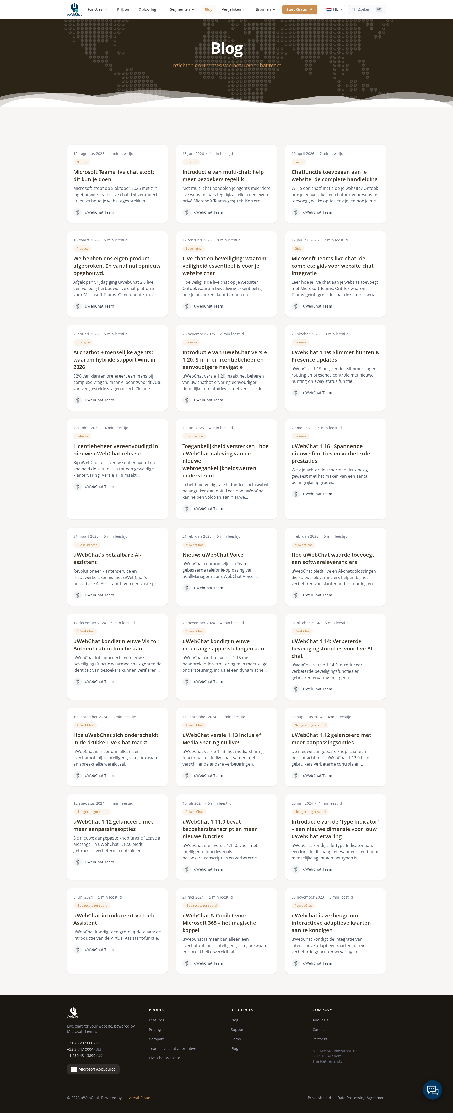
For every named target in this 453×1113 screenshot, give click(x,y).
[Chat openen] (432, 1090)
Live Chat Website (164, 1057)
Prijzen (123, 9)
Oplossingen (150, 9)
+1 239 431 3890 (85, 1055)
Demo (236, 1038)
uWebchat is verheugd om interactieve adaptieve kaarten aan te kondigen (331, 923)
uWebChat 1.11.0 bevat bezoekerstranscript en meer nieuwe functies (219, 829)
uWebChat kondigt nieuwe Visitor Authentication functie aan (116, 645)
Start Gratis (296, 9)
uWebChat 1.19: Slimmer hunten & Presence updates (336, 356)
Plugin (236, 1048)
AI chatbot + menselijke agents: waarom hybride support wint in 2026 (114, 359)
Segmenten (180, 9)
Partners (319, 1038)
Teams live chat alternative (172, 1048)
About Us (320, 1020)
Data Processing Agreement (361, 1097)
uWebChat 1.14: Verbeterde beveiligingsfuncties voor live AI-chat (333, 648)
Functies (95, 9)
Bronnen (263, 9)
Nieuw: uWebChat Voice (213, 554)
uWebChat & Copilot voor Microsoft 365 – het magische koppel (219, 923)
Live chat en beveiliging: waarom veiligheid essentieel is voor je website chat (224, 266)
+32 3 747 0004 (84, 1049)
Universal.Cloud (136, 1097)
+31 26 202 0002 (85, 1042)
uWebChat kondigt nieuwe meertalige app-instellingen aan (223, 645)
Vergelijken (231, 9)
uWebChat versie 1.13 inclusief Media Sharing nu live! (221, 739)
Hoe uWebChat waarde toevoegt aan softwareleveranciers (333, 558)
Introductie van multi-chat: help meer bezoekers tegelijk (223, 175)
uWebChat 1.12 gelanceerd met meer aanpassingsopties (331, 739)
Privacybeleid (319, 1097)
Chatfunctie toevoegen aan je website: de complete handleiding (335, 175)
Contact (319, 1029)
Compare (157, 1038)
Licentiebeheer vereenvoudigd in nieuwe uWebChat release (115, 450)
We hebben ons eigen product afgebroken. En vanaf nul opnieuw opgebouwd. (116, 266)
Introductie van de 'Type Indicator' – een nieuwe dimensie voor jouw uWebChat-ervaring (335, 829)
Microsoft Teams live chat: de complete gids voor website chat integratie (333, 266)
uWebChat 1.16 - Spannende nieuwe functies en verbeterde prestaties (331, 453)
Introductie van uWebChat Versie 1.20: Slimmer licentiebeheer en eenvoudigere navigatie (224, 359)
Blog (208, 9)
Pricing (155, 1029)
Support (238, 1029)
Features (156, 1020)
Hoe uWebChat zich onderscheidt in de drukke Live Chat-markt (115, 739)
